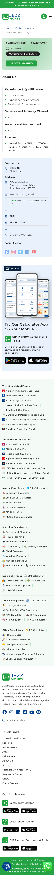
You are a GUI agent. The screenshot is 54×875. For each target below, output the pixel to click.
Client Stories (10, 783)
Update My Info (21, 63)
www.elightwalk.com (35, 871)
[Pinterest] (38, 712)
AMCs (5, 751)
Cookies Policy (20, 864)
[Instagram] (11, 712)
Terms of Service (35, 860)
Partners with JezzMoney (16, 769)
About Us (7, 760)
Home (5, 28)
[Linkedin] (18, 712)
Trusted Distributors (13, 738)
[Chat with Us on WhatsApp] (47, 866)
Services (7, 742)
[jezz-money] (11, 16)
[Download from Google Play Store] (10, 810)
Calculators (8, 756)
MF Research (9, 747)
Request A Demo (12, 774)
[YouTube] (31, 712)
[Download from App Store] (29, 810)
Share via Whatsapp (21, 235)
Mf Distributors (22, 28)
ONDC (5, 778)
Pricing (6, 765)
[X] (25, 712)
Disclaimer (36, 864)
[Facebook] (4, 712)
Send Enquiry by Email (22, 194)
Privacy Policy (16, 860)
